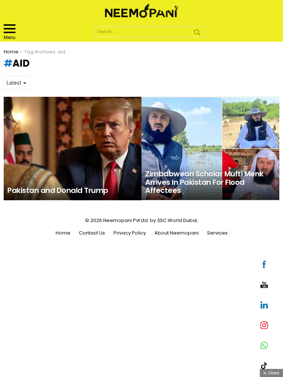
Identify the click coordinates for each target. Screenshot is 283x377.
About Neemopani (176, 233)
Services (217, 233)
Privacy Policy (129, 233)
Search (197, 33)
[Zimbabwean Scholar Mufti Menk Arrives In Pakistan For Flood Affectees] (210, 148)
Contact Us (92, 233)
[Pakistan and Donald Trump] (73, 148)
